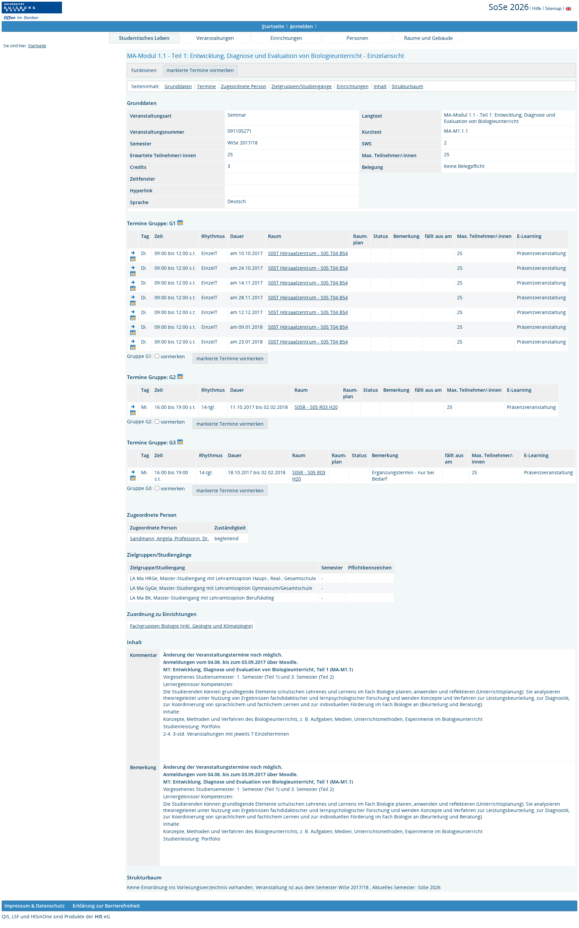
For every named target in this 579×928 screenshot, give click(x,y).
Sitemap (553, 8)
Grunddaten (178, 86)
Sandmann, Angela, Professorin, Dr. (169, 538)
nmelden (301, 26)
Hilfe (536, 8)
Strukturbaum (407, 86)
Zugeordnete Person (243, 86)
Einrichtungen (286, 38)
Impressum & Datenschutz (34, 906)
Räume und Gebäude (428, 38)
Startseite (37, 45)
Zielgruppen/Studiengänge (301, 86)
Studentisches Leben (144, 38)
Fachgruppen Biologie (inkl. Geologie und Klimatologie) (191, 626)
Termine (206, 86)
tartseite (273, 26)
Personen (357, 38)
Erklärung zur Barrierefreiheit (106, 906)
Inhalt (380, 86)
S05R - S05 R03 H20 (316, 407)
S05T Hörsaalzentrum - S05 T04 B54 (308, 253)
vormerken (173, 356)
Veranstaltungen (215, 38)
